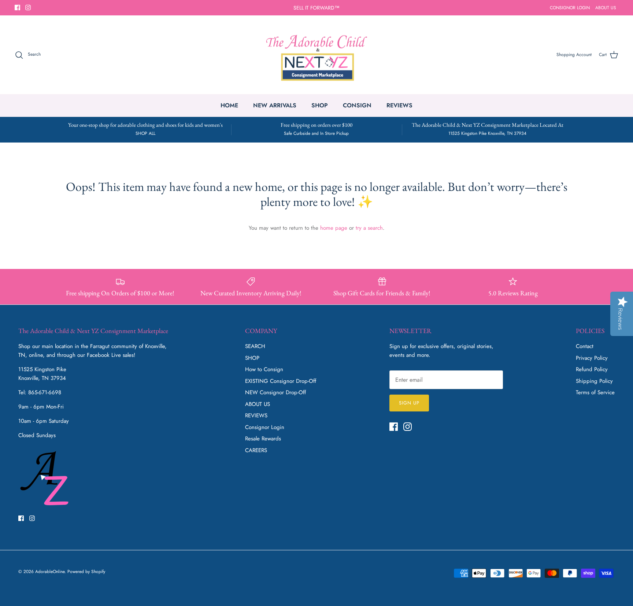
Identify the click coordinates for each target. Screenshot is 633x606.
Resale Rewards (263, 439)
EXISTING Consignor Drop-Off (280, 381)
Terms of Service (595, 392)
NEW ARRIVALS (274, 105)
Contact (584, 346)
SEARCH (255, 346)
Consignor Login (264, 427)
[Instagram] (28, 7)
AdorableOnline (49, 571)
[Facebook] (17, 7)
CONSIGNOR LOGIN (570, 7)
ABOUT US (605, 7)
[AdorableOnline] (317, 55)
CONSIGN (357, 105)
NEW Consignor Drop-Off (275, 392)
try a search (369, 228)
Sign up (409, 402)
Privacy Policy (592, 358)
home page (333, 228)
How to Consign (264, 369)
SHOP (319, 105)
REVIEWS (399, 105)
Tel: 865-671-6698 (39, 392)
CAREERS (256, 450)
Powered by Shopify (86, 571)
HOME (229, 105)
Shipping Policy (594, 381)
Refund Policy (592, 369)
